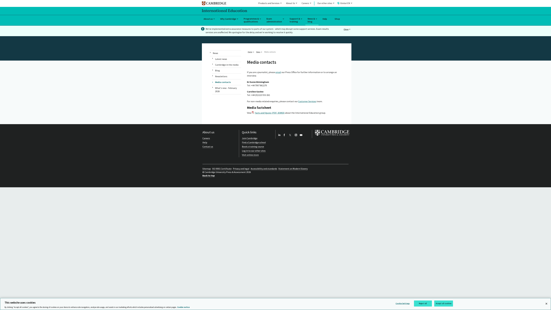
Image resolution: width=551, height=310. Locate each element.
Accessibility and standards (264, 168)
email (278, 72)
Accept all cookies (443, 303)
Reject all (423, 303)
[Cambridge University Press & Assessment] (332, 136)
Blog (217, 70)
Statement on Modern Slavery (293, 168)
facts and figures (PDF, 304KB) (270, 112)
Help (325, 18)
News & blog (311, 20)
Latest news (221, 59)
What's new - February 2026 (226, 90)
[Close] (546, 304)
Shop (337, 18)
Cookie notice (183, 307)
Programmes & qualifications (251, 20)
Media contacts (223, 82)
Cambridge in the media (226, 64)
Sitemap (206, 168)
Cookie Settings (403, 303)
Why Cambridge (228, 18)
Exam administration (274, 20)
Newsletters (221, 76)
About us (208, 18)
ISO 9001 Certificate (222, 168)
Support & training (295, 20)
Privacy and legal (241, 168)
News (215, 53)
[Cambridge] (214, 3)
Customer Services (307, 101)
